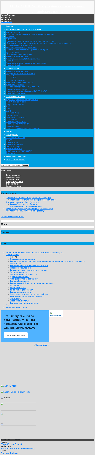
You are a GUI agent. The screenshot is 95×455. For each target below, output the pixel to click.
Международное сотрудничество (19, 54)
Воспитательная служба (15, 104)
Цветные (31, 448)
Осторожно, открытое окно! (20, 268)
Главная (9, 26)
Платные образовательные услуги (19, 45)
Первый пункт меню (13, 175)
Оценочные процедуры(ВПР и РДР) (19, 82)
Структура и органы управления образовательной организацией (30, 34)
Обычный (4, 444)
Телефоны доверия (13, 146)
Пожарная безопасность (19, 281)
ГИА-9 (13, 78)
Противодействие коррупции (16, 307)
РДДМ (8, 111)
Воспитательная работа (15, 96)
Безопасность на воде (18, 272)
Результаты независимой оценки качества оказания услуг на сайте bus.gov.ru (34, 252)
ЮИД (8, 108)
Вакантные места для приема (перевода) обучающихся (27, 50)
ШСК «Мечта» (11, 119)
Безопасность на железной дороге (23, 274)
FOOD (9, 131)
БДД (8, 106)
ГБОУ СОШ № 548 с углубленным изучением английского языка (47, 8)
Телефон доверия (12, 255)
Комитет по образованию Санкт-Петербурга (22, 202)
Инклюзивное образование (16, 93)
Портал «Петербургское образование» (24, 204)
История (9, 61)
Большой (18, 444)
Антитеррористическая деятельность (24, 279)
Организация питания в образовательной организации (26, 63)
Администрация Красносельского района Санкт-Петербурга (28, 198)
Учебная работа (12, 68)
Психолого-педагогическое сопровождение (23, 128)
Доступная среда (12, 52)
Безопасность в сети (18, 288)
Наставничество (12, 115)
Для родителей (12, 134)
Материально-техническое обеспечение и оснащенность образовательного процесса (38, 43)
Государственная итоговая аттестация (20, 74)
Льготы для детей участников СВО (19, 151)
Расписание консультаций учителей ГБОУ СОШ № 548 (26, 91)
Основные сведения (13, 32)
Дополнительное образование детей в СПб (26, 206)
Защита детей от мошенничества (22, 259)
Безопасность (11, 153)
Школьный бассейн (13, 65)
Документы (10, 37)
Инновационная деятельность (17, 89)
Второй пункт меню (13, 177)
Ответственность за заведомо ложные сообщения (29, 294)
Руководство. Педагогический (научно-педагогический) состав (30, 41)
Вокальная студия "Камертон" (17, 124)
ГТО (7, 305)
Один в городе (15, 299)
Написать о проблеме (15, 335)
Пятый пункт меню (12, 184)
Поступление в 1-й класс (15, 138)
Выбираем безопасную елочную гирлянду (26, 296)
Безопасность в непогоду (19, 301)
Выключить (5, 448)
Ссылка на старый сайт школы (12, 217)
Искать (25, 165)
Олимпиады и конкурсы (16, 156)
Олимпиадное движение (15, 85)
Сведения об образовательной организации (23, 29)
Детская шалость (16, 285)
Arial (2, 453)
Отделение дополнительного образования (22, 100)
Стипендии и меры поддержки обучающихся (23, 58)
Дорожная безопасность (19, 277)
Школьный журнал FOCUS (16, 122)
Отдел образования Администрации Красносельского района (33, 200)
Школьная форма (12, 142)
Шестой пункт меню (13, 186)
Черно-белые (23, 448)
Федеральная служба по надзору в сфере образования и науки (29, 209)
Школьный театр (12, 126)
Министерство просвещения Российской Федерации (25, 211)
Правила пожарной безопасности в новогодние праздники (32, 283)
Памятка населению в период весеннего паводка (28, 270)
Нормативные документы (16, 102)
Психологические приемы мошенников (24, 303)
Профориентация (12, 113)
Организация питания (14, 149)
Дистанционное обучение (15, 80)
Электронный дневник (14, 144)
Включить (13, 448)
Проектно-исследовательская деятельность (23, 87)
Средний (11, 444)
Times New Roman (11, 453)
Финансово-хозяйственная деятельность (21, 48)
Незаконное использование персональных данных (29, 266)
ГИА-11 (14, 76)
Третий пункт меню (13, 179)
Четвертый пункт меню (14, 182)
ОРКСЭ (9, 140)
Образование (11, 39)
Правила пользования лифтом (21, 292)
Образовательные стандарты (17, 56)
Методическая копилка (15, 159)
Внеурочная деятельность (16, 117)
